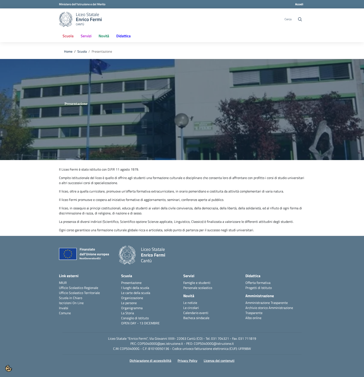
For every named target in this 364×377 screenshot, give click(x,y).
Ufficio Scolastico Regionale (78, 287)
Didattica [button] (123, 36)
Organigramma (132, 307)
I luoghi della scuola (135, 287)
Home (68, 51)
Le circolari (191, 307)
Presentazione (131, 282)
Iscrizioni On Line (71, 302)
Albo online (253, 317)
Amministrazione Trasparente (266, 302)
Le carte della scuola (135, 292)
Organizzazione (132, 297)
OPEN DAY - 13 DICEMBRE (140, 323)
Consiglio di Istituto (135, 318)
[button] (8, 368)
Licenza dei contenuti (219, 360)
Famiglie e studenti (196, 282)
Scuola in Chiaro (70, 297)
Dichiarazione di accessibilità (150, 360)
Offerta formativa (257, 282)
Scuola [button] (68, 36)
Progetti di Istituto (258, 287)
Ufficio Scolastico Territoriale (79, 292)
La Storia (127, 313)
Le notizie (190, 302)
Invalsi (63, 307)
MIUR (63, 282)
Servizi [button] (86, 36)
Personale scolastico (197, 287)
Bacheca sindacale (196, 317)
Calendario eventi (195, 312)
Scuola (82, 51)
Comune (65, 313)
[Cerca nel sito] (300, 19)
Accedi (299, 4)
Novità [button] (104, 36)
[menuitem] (68, 36)
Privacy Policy (187, 360)
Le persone (129, 302)
